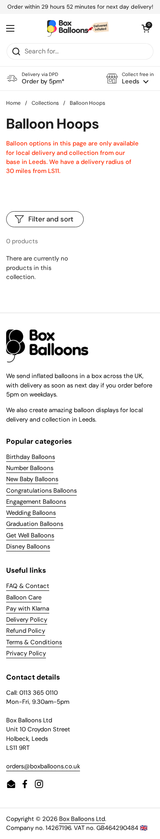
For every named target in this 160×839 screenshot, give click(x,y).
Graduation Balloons (34, 524)
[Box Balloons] (78, 28)
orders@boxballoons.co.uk (43, 766)
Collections (45, 102)
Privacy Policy (26, 653)
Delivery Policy (26, 619)
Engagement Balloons (36, 502)
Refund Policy (25, 631)
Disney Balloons (28, 546)
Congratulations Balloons (41, 490)
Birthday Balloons (30, 457)
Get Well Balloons (30, 535)
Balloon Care (23, 597)
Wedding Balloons (31, 513)
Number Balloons (29, 468)
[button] (130, 78)
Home (13, 102)
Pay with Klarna (27, 608)
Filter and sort (50, 219)
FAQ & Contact (27, 586)
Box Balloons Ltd (82, 819)
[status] (80, 7)
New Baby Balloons (32, 479)
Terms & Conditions (34, 642)
